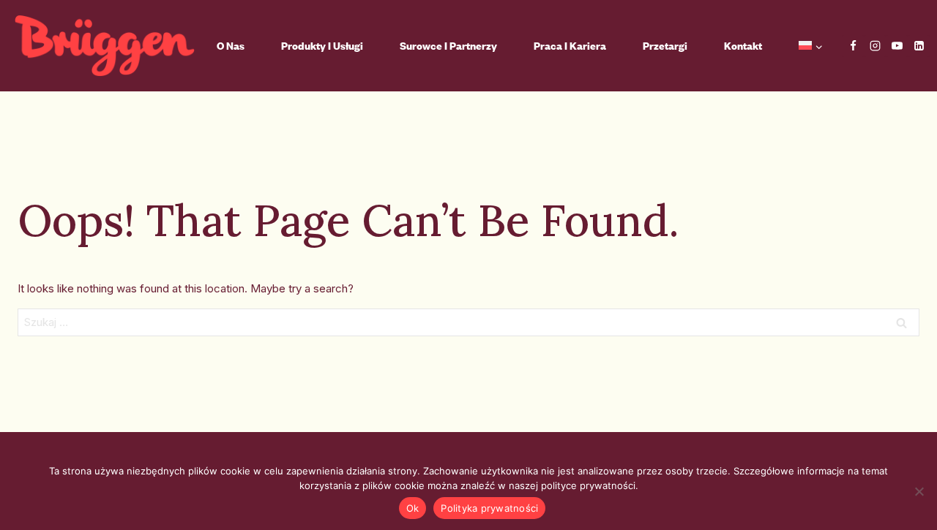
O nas (230, 46)
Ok (412, 508)
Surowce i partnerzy (448, 46)
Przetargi (665, 46)
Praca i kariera (570, 46)
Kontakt (743, 46)
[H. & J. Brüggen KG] (104, 45)
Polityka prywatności (489, 508)
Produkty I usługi (322, 46)
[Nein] (918, 491)
